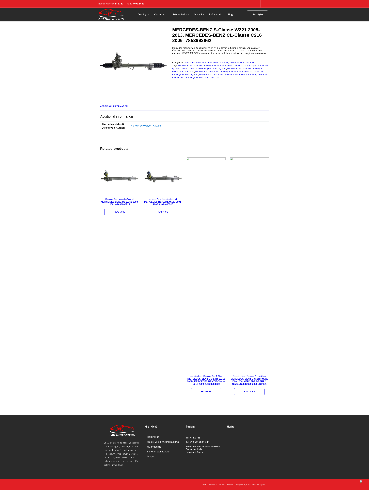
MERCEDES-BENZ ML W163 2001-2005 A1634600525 (163, 203)
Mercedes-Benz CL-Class (215, 62)
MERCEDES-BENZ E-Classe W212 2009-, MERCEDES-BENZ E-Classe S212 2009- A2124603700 (206, 381)
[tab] (114, 106)
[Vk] (253, 3)
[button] (257, 14)
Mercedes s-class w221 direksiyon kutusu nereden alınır (227, 74)
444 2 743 (118, 3)
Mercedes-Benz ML (126, 199)
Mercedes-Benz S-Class (241, 62)
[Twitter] (214, 3)
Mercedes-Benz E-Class (212, 376)
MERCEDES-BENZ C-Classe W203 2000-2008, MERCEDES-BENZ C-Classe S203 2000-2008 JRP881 (249, 381)
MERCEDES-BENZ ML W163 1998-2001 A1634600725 (120, 203)
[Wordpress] (248, 3)
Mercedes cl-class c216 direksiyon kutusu (199, 65)
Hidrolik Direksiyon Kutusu (146, 125)
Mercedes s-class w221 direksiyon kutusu (216, 71)
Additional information (114, 106)
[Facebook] (209, 3)
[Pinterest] (224, 3)
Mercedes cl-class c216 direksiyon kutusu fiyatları (201, 68)
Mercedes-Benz (193, 62)
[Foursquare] (233, 3)
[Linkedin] (238, 3)
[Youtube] (219, 3)
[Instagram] (229, 3)
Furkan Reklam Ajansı (255, 484)
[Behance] (243, 3)
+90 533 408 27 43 (134, 3)
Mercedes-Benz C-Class (256, 376)
